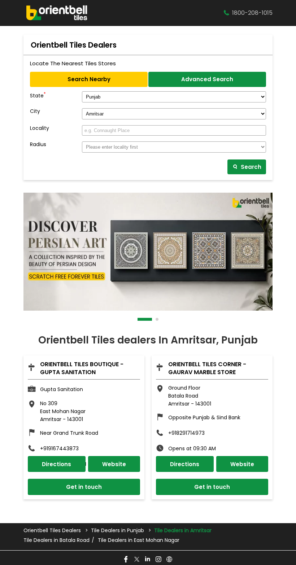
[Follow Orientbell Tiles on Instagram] (158, 559)
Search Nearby (89, 79)
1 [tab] (139, 319)
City (35, 111)
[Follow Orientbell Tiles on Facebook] (126, 559)
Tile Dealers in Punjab (117, 530)
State (38, 94)
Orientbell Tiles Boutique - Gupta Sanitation (81, 368)
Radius (38, 144)
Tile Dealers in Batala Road (56, 540)
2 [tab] (157, 319)
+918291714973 (186, 433)
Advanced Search (207, 79)
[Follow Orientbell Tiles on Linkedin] (148, 559)
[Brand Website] (169, 559)
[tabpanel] (148, 252)
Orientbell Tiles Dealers (52, 530)
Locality (39, 128)
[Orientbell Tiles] (57, 13)
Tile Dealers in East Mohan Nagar (138, 540)
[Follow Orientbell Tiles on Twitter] (137, 559)
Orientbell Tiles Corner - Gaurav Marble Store (207, 368)
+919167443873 (59, 448)
